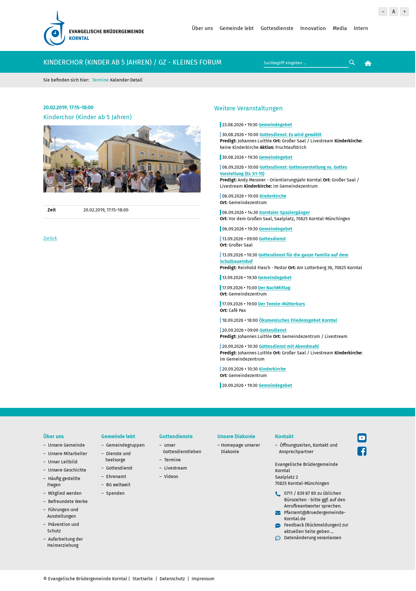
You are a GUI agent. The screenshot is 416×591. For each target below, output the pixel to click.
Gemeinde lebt (237, 28)
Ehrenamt (116, 476)
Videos (171, 476)
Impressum (203, 578)
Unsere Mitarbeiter (67, 453)
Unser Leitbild (63, 461)
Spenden (115, 493)
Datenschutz (172, 578)
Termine (100, 80)
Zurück (50, 238)
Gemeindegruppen (125, 445)
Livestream (175, 468)
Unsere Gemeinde (66, 445)
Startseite (142, 578)
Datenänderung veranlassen (312, 537)
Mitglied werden (65, 493)
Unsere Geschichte (67, 470)
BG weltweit (118, 484)
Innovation (313, 28)
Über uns (202, 28)
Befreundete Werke (68, 501)
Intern (361, 28)
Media (340, 28)
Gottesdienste (277, 28)
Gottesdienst (119, 468)
